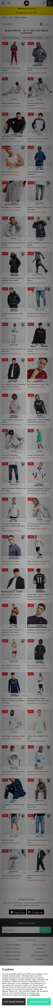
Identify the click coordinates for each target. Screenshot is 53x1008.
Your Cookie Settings (14, 1002)
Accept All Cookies (39, 1002)
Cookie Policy (34, 995)
